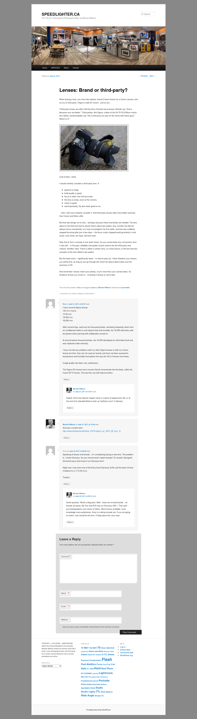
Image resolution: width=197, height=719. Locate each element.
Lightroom (106, 673)
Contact (76, 67)
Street (92, 688)
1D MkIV (85, 647)
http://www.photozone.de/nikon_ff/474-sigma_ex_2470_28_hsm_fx (92, 430)
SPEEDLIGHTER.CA (61, 14)
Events (111, 654)
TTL (98, 691)
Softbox (104, 684)
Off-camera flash (94, 677)
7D (99, 647)
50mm (103, 648)
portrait (95, 681)
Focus (99, 664)
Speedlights (85, 688)
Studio (99, 687)
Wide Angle (87, 695)
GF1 (88, 669)
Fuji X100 (111, 664)
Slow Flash (96, 684)
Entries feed (125, 649)
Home (44, 67)
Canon (84, 654)
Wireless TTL (99, 696)
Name (65, 593)
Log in (123, 647)
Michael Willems (104, 287)
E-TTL (104, 654)
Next (152, 76)
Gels (83, 668)
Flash (107, 659)
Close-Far (91, 654)
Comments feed (126, 652)
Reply (67, 379)
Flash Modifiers (88, 664)
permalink (126, 287)
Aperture (110, 647)
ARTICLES (55, 67)
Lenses (93, 287)
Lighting (95, 673)
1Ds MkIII (93, 648)
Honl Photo (107, 668)
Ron (64, 304)
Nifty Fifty (84, 677)
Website (64, 619)
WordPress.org (126, 655)
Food (105, 664)
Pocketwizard (86, 680)
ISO (82, 673)
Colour (98, 654)
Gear (79, 287)
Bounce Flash (109, 651)
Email (65, 606)
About (66, 67)
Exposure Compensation (91, 660)
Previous (143, 76)
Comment (65, 556)
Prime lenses (86, 684)
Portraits (104, 680)
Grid (92, 668)
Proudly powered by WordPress (98, 710)
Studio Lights (88, 691)
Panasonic (104, 677)
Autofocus (84, 651)
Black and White (96, 651)
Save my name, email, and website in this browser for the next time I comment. (91, 627)
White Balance (107, 691)
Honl (97, 668)
